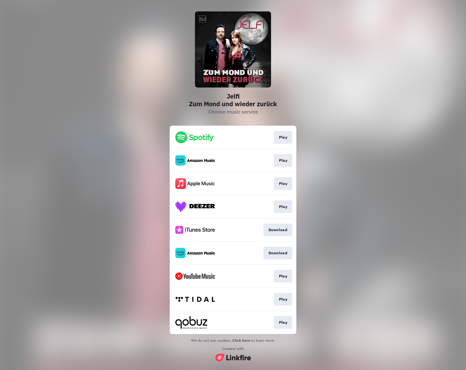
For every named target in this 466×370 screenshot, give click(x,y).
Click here (241, 340)
